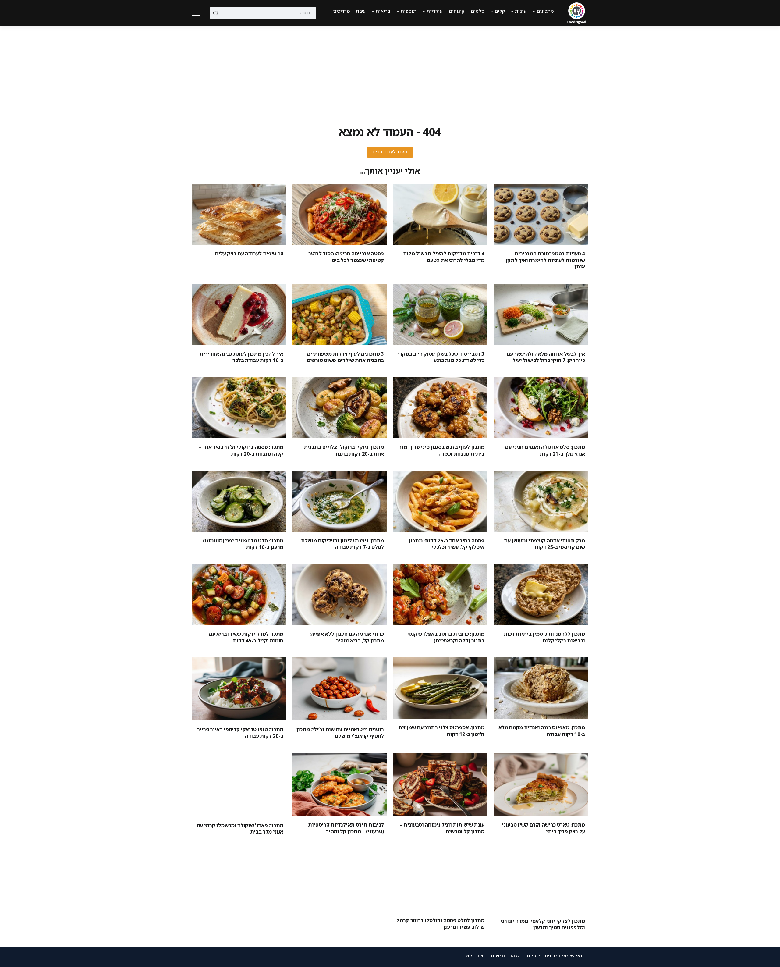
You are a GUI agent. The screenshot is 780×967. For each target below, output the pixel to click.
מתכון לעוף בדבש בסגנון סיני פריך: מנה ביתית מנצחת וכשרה (441, 450)
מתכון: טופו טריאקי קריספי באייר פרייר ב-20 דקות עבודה (240, 732)
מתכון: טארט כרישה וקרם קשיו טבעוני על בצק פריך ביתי (543, 827)
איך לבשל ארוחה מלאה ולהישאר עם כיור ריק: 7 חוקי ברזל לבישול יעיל (545, 357)
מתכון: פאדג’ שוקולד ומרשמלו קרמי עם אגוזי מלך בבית (240, 828)
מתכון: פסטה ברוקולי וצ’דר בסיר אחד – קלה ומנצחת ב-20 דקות (240, 450)
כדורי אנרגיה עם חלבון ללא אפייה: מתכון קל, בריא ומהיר (347, 637)
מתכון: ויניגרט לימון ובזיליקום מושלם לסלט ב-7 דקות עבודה (342, 543)
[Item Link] (541, 214)
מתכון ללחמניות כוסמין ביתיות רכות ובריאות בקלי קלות (544, 637)
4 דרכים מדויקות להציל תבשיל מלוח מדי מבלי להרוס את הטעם (443, 256)
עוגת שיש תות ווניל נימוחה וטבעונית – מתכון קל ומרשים (442, 827)
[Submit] (216, 13)
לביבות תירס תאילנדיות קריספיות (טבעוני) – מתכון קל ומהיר (346, 827)
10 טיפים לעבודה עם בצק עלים (249, 253)
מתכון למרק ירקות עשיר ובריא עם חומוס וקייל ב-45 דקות (246, 637)
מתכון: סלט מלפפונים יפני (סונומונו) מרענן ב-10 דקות (243, 543)
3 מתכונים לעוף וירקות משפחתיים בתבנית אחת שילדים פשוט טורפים (345, 357)
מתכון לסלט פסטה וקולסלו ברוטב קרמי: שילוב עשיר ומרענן (440, 923)
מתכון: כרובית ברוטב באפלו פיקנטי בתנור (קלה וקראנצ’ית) (445, 637)
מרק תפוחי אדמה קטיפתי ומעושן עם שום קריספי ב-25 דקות (544, 543)
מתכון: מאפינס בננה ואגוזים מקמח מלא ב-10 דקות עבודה (541, 730)
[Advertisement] (390, 71)
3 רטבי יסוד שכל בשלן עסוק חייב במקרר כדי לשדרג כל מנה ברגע (440, 357)
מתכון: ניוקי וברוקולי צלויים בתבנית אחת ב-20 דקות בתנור (344, 450)
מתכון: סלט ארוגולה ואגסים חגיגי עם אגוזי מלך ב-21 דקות (545, 450)
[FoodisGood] (576, 12)
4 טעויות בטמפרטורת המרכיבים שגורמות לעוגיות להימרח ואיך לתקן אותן (545, 260)
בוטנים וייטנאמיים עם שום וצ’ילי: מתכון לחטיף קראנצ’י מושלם (340, 732)
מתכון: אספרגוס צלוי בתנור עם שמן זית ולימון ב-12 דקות (441, 730)
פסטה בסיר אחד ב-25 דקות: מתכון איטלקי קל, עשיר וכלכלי (446, 543)
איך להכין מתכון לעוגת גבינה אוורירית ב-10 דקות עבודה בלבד (241, 357)
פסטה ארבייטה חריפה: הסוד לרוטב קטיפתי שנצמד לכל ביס (346, 256)
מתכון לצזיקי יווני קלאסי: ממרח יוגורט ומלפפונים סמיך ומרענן (543, 924)
